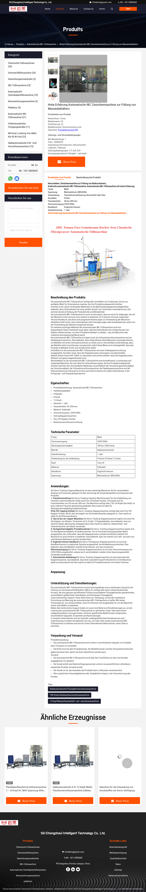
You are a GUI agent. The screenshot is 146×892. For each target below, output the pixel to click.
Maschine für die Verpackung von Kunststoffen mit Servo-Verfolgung (72, 789)
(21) (17, 116)
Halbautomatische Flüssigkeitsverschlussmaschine (73, 689)
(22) (22, 135)
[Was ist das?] (10, 178)
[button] (53, 99)
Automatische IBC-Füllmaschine (41, 44)
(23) (19, 85)
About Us (74, 9)
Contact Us (88, 9)
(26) (22, 72)
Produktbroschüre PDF (68, 130)
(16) (22, 145)
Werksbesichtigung (118, 853)
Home (47, 9)
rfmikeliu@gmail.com (102, 2)
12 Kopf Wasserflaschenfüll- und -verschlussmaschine (74, 701)
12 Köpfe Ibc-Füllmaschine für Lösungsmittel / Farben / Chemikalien (121, 789)
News (118, 864)
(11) (19, 125)
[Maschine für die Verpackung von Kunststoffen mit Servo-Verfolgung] (75, 756)
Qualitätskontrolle (118, 858)
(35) (21, 65)
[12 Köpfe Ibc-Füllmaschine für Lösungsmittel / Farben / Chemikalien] (122, 756)
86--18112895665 (128, 2)
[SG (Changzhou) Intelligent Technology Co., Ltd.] (18, 8)
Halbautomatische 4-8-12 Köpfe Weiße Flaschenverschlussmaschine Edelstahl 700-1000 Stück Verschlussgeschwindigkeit (28, 789)
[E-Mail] (17, 178)
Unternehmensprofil (118, 847)
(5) (14, 107)
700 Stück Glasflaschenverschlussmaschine (69, 695)
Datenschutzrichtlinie (118, 875)
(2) (22, 79)
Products (60, 9)
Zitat (128, 9)
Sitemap (118, 870)
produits (20, 44)
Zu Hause (9, 44)
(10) (23, 93)
